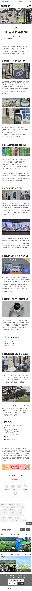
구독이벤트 (20, 1)
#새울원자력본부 (20, 507)
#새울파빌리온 (12, 504)
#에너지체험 (19, 504)
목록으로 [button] (29, 523)
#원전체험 (12, 507)
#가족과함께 (3, 515)
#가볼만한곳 (3, 509)
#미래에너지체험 (4, 507)
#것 (10, 520)
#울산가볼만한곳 (12, 509)
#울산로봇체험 (23, 520)
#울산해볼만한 (4, 520)
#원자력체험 (3, 504)
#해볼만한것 (16, 517)
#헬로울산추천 (4, 512)
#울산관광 (10, 517)
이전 (23, 529)
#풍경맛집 (20, 509)
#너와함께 (11, 512)
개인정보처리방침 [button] (12, 583)
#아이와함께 (11, 515)
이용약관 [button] (21, 583)
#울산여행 (3, 517)
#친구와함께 (18, 512)
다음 (28, 529)
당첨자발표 (28, 1)
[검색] (27, 6)
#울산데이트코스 (19, 515)
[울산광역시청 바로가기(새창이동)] (5, 1)
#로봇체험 (15, 520)
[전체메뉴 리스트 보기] (30, 5)
